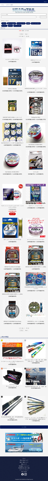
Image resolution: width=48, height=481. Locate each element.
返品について (24, 464)
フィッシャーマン (21, 23)
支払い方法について (24, 460)
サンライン (4, 25)
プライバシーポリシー (24, 469)
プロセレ (10, 25)
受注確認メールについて (24, 466)
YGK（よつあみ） (11, 23)
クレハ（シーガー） (35, 23)
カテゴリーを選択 (9, 4)
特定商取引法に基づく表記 (24, 467)
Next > (26, 34)
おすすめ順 (27, 30)
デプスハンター (17, 25)
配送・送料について (24, 462)
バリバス (4, 23)
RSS (22, 471)
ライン (7, 20)
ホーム (3, 4)
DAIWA (28, 23)
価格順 (23, 30)
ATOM (25, 471)
